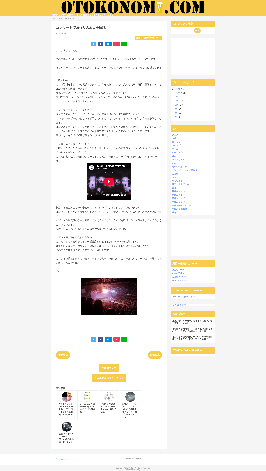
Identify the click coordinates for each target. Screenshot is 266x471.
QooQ (138, 470)
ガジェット (177, 142)
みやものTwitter (180, 280)
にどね (175, 173)
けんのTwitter (178, 269)
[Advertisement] (193, 56)
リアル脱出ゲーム (180, 184)
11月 (177, 101)
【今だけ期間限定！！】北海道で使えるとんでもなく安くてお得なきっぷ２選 (192, 329)
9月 (176, 109)
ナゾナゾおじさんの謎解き (185, 170)
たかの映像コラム (152, 38)
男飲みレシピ (178, 202)
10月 (177, 105)
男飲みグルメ (178, 195)
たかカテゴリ (109, 367)
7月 (176, 117)
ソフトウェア (178, 159)
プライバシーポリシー (65, 459)
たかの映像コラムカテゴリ (109, 378)
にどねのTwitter (180, 277)
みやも (175, 177)
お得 (174, 138)
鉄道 (174, 212)
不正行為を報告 (178, 305)
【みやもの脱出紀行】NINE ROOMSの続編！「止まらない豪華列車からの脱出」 (192, 337)
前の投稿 (155, 355)
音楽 (174, 188)
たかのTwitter (178, 273)
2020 (178, 93)
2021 (178, 89)
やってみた (177, 181)
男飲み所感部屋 (179, 209)
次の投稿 (63, 355)
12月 (177, 96)
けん (174, 156)
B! (108, 44)
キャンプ (176, 145)
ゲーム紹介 (177, 152)
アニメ (175, 135)
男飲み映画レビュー (181, 205)
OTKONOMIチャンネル (183, 296)
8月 (176, 113)
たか (138, 38)
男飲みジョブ (178, 198)
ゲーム (175, 149)
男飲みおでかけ (179, 191)
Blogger (137, 458)
